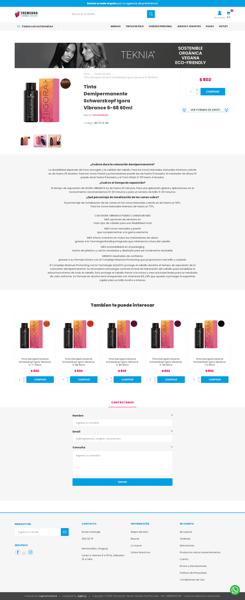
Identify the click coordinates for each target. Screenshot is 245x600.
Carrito (184, 559)
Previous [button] (13, 349)
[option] (25, 141)
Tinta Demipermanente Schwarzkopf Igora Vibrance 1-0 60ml (166, 361)
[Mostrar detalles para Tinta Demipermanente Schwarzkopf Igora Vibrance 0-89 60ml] (78, 334)
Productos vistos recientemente (200, 552)
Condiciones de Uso (192, 579)
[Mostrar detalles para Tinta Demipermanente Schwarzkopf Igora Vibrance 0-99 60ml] (122, 334)
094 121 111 (87, 538)
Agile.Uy (82, 596)
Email (76, 431)
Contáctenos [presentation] (122, 402)
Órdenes (185, 538)
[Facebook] (17, 552)
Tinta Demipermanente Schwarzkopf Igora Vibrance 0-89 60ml (78, 361)
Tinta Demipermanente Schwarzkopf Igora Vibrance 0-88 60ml (35, 361)
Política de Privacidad (193, 573)
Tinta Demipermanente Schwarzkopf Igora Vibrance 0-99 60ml (122, 361)
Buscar (135, 538)
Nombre (78, 415)
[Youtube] (24, 553)
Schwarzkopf (100, 115)
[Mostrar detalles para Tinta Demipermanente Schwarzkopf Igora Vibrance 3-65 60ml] (209, 334)
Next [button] (230, 349)
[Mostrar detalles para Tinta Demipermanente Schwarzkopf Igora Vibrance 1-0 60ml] (165, 334)
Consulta (78, 447)
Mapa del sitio (139, 532)
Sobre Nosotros (140, 552)
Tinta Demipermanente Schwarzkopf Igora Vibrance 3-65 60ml (209, 361)
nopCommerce (48, 596)
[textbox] (108, 14)
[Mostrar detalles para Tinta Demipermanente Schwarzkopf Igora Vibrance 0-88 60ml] (35, 334)
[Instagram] (30, 552)
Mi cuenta (219, 17)
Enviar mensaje (91, 532)
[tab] (122, 402)
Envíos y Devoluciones (193, 566)
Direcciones (187, 545)
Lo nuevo (136, 545)
